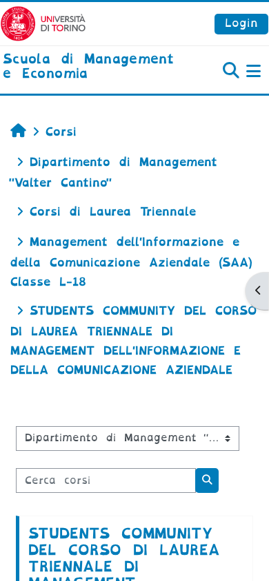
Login (241, 23)
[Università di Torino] (43, 23)
